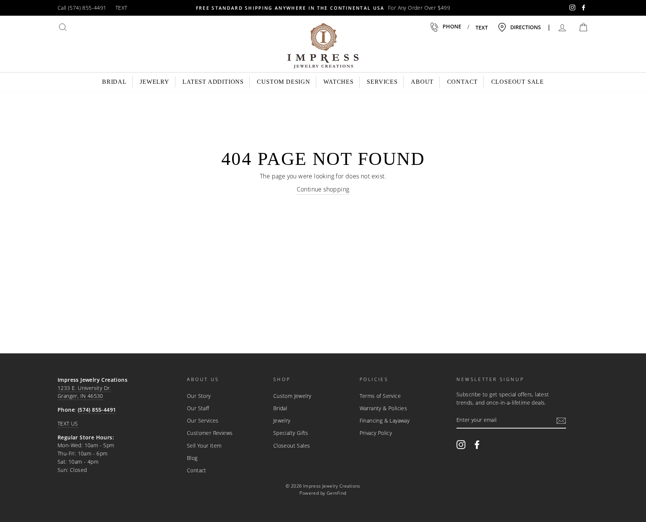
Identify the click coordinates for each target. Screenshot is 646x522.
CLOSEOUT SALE (517, 82)
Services (382, 82)
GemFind (337, 493)
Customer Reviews (210, 432)
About (422, 82)
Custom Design (283, 82)
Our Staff (198, 408)
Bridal (114, 82)
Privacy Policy (376, 432)
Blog (192, 457)
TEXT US (68, 423)
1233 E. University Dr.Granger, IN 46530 (84, 392)
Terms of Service (380, 395)
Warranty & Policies (383, 408)
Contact (462, 82)
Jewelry (154, 82)
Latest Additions (213, 82)
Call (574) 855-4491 (82, 7)
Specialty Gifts (290, 432)
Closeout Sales (291, 445)
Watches (338, 82)
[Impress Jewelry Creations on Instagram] (460, 444)
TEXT (121, 7)
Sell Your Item (204, 445)
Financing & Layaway (385, 420)
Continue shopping (323, 189)
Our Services (203, 420)
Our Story (199, 395)
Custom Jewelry (292, 395)
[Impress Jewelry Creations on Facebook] (477, 444)
